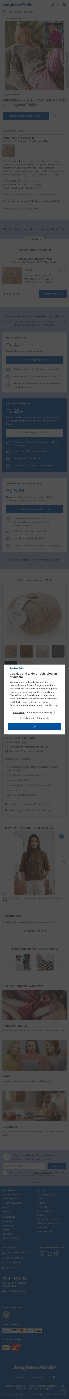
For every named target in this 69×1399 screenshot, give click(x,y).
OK (34, 726)
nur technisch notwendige (40, 712)
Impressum (19, 712)
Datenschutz (42, 718)
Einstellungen (27, 718)
